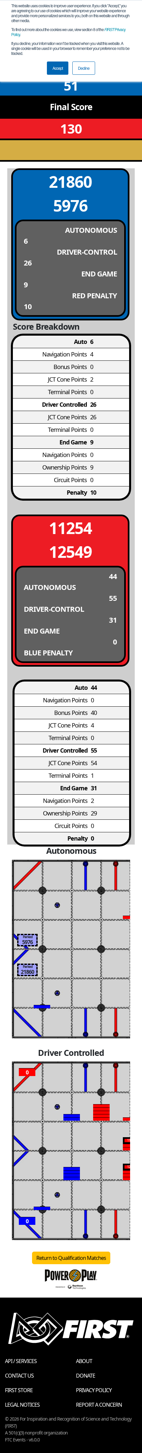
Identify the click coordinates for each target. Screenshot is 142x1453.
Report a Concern (99, 1404)
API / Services (21, 1361)
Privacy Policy (94, 1390)
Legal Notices (22, 1404)
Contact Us (19, 1375)
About (84, 1361)
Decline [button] (83, 68)
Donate (85, 1375)
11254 (70, 528)
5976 (70, 205)
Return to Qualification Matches (71, 1258)
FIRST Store (19, 1390)
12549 (70, 551)
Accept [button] (58, 68)
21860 (70, 181)
